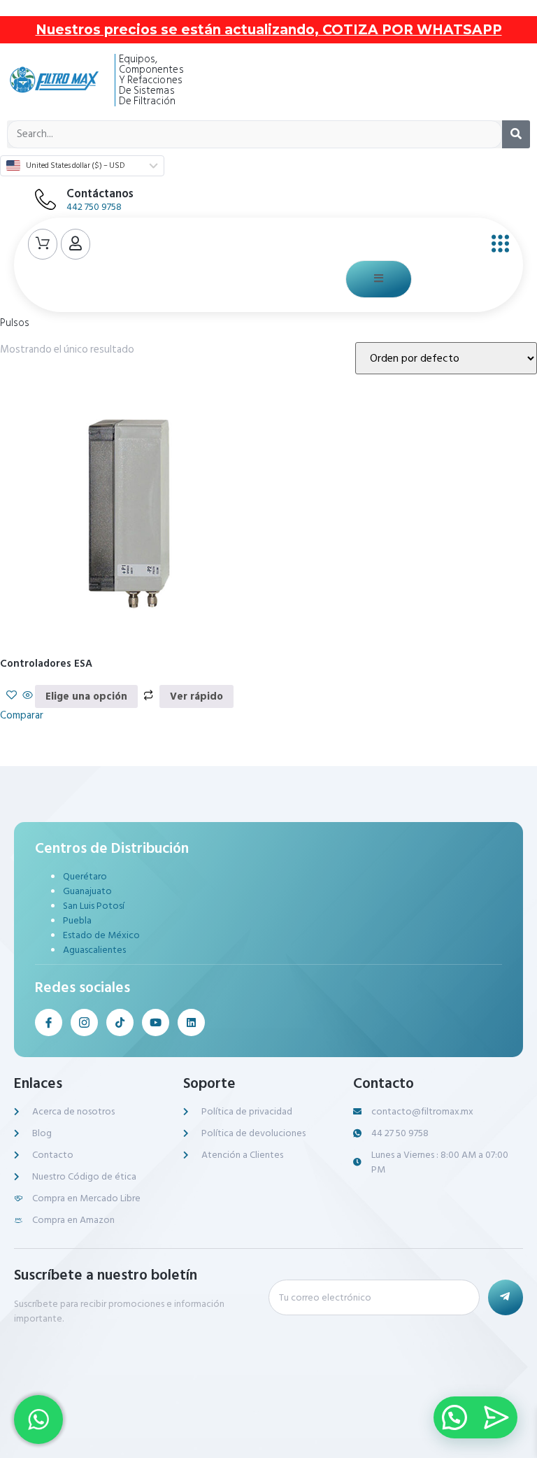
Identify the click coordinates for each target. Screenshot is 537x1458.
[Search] (516, 134)
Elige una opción (86, 696)
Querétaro (85, 876)
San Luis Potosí (93, 906)
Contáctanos (100, 194)
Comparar (21, 715)
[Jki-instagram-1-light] (84, 1022)
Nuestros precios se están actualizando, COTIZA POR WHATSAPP (269, 30)
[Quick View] (27, 696)
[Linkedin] (191, 1022)
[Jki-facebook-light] (48, 1022)
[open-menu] (497, 244)
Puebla (77, 920)
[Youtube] (155, 1022)
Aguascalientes (94, 950)
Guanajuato (87, 891)
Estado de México (101, 935)
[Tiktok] (120, 1022)
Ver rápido (196, 696)
